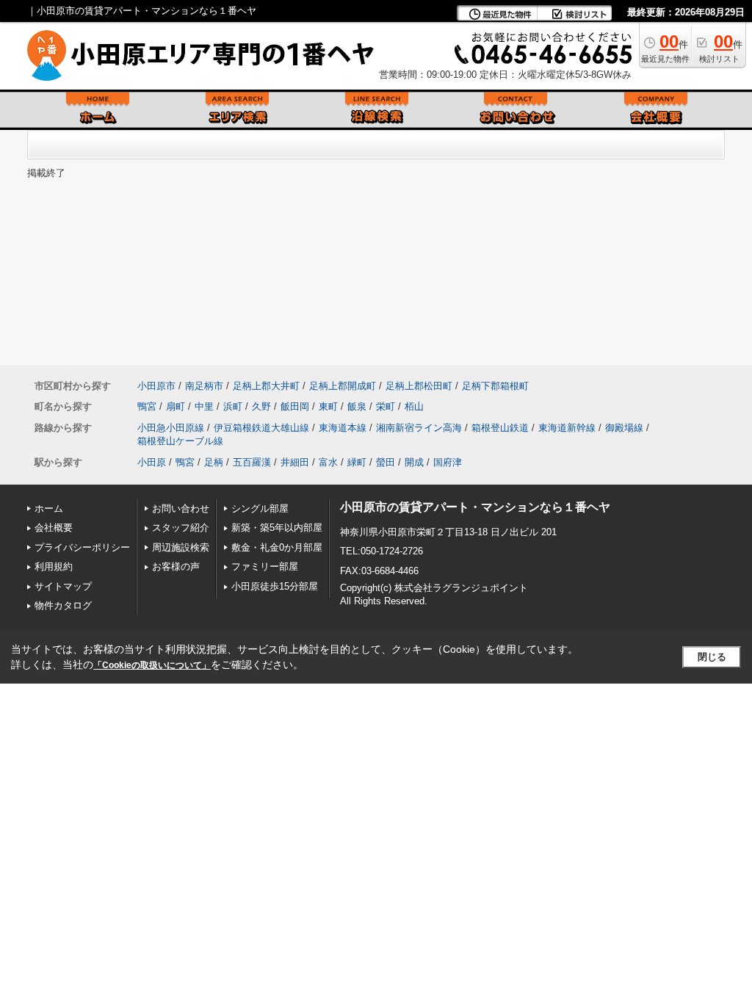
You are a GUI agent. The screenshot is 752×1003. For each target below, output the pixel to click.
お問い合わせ (180, 508)
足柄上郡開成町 (342, 385)
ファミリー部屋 (264, 566)
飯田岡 (295, 406)
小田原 (151, 462)
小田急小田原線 (170, 427)
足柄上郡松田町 (419, 385)
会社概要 (54, 527)
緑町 (356, 462)
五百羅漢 (252, 462)
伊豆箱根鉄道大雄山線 (261, 427)
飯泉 (356, 406)
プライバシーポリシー (82, 547)
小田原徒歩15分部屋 (274, 586)
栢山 (414, 406)
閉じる (712, 656)
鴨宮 (146, 406)
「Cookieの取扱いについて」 (152, 665)
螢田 (385, 462)
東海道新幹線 (567, 427)
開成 (414, 462)
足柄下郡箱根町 (495, 385)
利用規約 (54, 566)
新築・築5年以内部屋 (276, 527)
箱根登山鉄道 (500, 427)
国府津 (447, 462)
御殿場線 (624, 427)
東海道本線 (342, 427)
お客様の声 (176, 566)
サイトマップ (63, 586)
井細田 (295, 462)
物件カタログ (63, 605)
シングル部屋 (260, 508)
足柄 (213, 462)
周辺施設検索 (180, 547)
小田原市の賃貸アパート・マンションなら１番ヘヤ (475, 507)
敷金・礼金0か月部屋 (276, 547)
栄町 (385, 406)
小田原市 (156, 385)
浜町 (232, 406)
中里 (204, 406)
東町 (328, 406)
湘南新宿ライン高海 (419, 427)
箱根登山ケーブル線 (180, 440)
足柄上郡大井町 (266, 385)
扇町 (175, 406)
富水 (328, 462)
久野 (261, 406)
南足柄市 (204, 385)
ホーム (49, 508)
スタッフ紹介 (180, 527)
